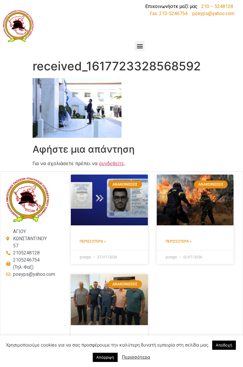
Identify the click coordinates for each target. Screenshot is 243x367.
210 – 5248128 (217, 6)
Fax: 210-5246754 (169, 13)
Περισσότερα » (93, 241)
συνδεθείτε (111, 163)
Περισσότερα (136, 357)
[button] (140, 46)
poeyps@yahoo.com (213, 13)
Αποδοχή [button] (224, 345)
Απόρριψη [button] (105, 357)
